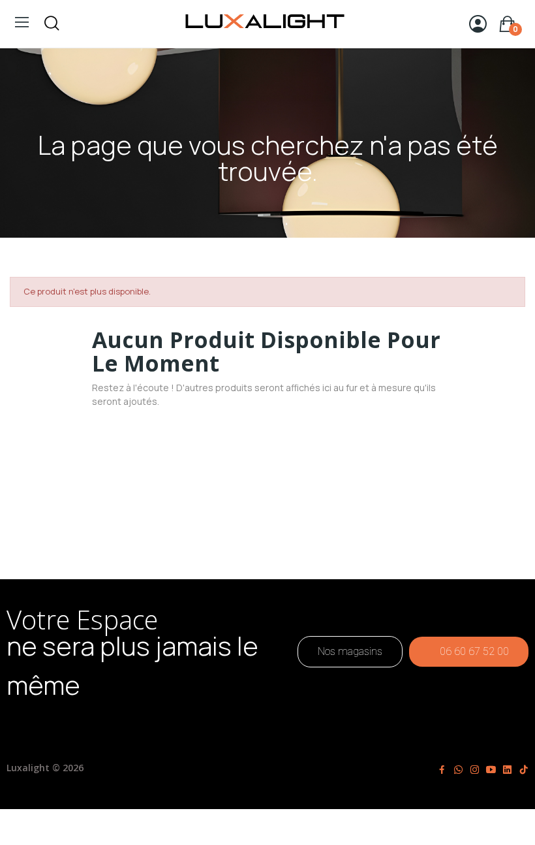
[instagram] (475, 770)
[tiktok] (523, 770)
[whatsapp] (458, 770)
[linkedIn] (507, 770)
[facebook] (442, 770)
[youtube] (491, 770)
